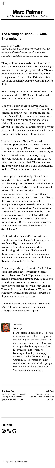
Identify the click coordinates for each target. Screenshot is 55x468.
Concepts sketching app (26, 346)
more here (37, 370)
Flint (45, 360)
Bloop (4, 63)
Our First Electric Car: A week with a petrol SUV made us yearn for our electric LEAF (13, 395)
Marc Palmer (27, 12)
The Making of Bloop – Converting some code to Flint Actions (42, 395)
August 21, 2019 (8, 46)
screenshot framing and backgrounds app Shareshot (29, 353)
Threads (33, 333)
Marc (19, 46)
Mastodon (44, 333)
